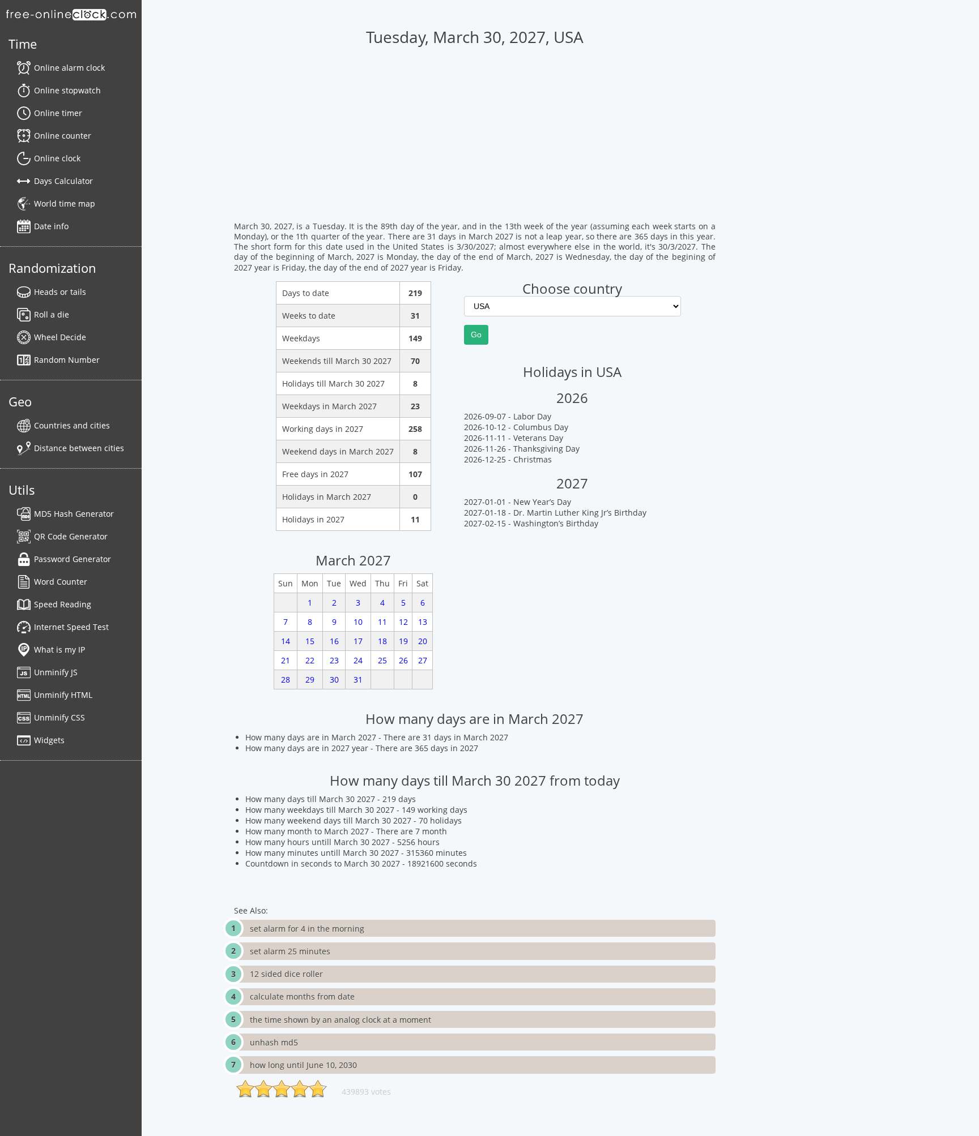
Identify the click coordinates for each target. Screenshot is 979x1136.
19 (403, 641)
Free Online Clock (71, 14)
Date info (51, 226)
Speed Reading (62, 604)
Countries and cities (72, 425)
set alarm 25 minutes (290, 951)
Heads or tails (60, 291)
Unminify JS (56, 672)
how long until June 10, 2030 (303, 1065)
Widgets (49, 740)
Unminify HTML (63, 694)
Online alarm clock (69, 67)
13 (422, 621)
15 (309, 641)
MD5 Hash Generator (74, 513)
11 (382, 621)
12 (403, 621)
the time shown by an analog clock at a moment (340, 1019)
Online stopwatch (67, 90)
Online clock (57, 158)
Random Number (67, 359)
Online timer (58, 113)
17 (358, 641)
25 (382, 660)
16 (334, 641)
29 (309, 679)
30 (334, 679)
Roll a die (51, 314)
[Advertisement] (475, 142)
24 (358, 660)
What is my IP (59, 649)
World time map (64, 203)
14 (285, 641)
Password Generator (72, 559)
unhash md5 (274, 1042)
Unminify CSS (59, 717)
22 (309, 660)
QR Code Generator (71, 536)
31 (358, 679)
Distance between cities (79, 448)
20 (422, 641)
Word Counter (60, 581)
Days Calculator (63, 180)
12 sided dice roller (286, 973)
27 (422, 660)
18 (382, 641)
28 (285, 679)
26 (403, 660)
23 (334, 660)
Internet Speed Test (71, 626)
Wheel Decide (60, 337)
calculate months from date (302, 996)
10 (358, 621)
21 (285, 660)
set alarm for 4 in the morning (307, 928)
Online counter (62, 135)
